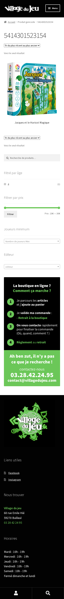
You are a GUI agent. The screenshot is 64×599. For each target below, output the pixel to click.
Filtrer (10, 214)
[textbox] (32, 241)
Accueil (11, 22)
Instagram (14, 479)
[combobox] (32, 241)
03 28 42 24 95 (13, 523)
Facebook (13, 473)
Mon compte (16, 593)
